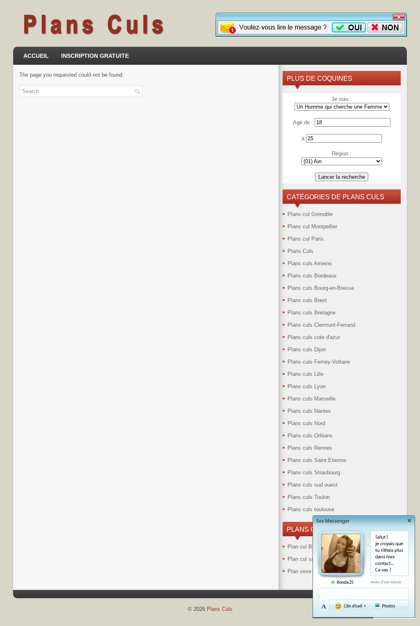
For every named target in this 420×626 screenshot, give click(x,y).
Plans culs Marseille (312, 399)
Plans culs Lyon (307, 386)
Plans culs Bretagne (312, 313)
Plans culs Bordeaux (312, 276)
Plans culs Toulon (309, 497)
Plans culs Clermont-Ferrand (321, 325)
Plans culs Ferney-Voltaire (319, 362)
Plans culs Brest (307, 300)
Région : (342, 153)
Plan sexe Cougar (309, 571)
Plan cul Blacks (306, 547)
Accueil (36, 55)
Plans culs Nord (306, 423)
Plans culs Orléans (310, 436)
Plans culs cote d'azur (314, 337)
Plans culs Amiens (310, 263)
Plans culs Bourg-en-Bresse (321, 288)
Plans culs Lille (306, 374)
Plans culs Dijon (307, 349)
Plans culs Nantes (309, 411)
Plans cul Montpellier (312, 226)
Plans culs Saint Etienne (317, 460)
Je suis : (341, 99)
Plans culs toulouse (311, 509)
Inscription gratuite (95, 55)
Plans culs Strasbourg (314, 472)
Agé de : (303, 122)
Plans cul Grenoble (310, 214)
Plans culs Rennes (310, 448)
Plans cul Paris (306, 239)
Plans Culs (300, 251)
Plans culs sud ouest (313, 485)
